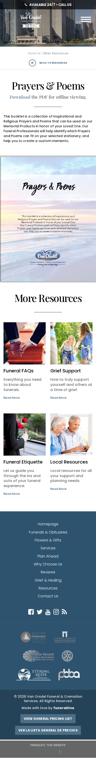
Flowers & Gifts (48, 540)
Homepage (48, 524)
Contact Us (48, 596)
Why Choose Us (48, 564)
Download (20, 97)
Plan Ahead (48, 556)
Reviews (48, 572)
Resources (48, 588)
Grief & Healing (48, 580)
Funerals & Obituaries (48, 532)
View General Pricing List (48, 718)
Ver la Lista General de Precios (48, 730)
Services (48, 548)
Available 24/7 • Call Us (49, 5)
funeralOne (63, 708)
